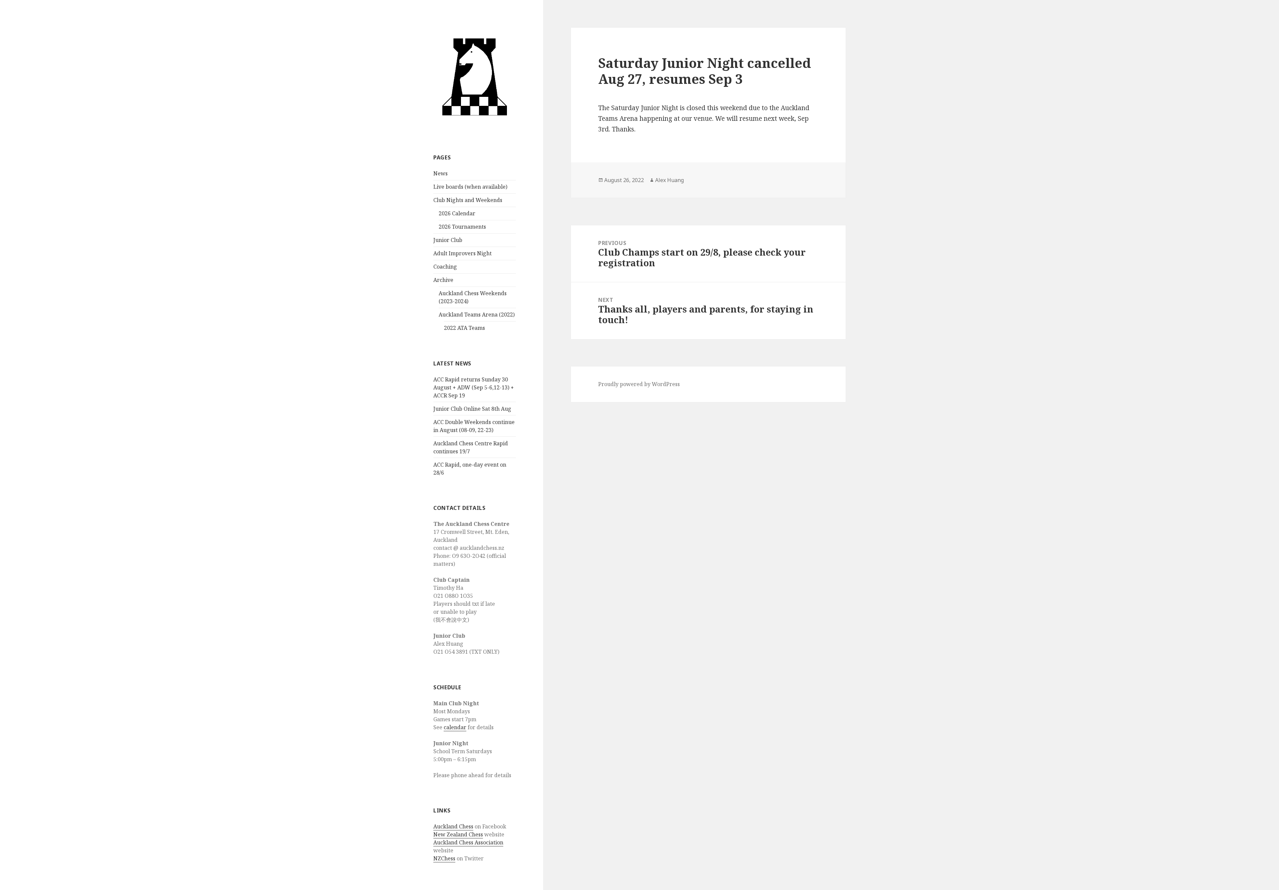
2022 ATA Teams (464, 328)
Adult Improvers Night (462, 253)
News (440, 173)
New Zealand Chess (458, 834)
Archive (443, 280)
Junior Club (447, 240)
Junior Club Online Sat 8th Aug (472, 408)
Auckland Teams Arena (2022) (477, 314)
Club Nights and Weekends (467, 200)
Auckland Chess (453, 826)
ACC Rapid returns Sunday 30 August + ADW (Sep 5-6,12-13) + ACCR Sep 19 (473, 387)
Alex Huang (669, 180)
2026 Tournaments (462, 226)
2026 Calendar (457, 213)
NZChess (444, 858)
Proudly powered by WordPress (639, 384)
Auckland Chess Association (468, 842)
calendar (455, 727)
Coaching (445, 266)
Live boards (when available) (470, 186)
